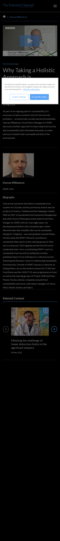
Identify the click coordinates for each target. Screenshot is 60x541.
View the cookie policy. (31, 89)
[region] (30, 91)
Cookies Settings (19, 97)
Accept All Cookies (39, 97)
